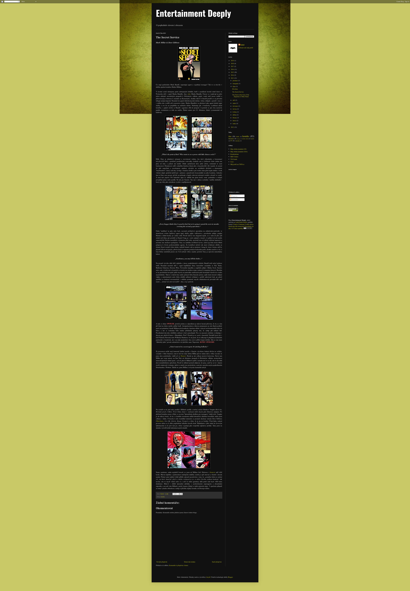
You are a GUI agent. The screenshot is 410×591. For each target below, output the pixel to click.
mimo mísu (245, 139)
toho (189, 94)
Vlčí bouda (233, 159)
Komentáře (234, 199)
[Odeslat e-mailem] (173, 494)
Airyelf (208, 577)
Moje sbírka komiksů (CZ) (238, 149)
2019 (232, 61)
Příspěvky (234, 196)
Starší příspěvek (217, 562)
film (229, 136)
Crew (232, 162)
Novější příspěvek (161, 562)
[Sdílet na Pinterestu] (182, 494)
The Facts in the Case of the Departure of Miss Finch (240, 96)
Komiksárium (234, 154)
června (235, 109)
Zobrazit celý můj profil (245, 48)
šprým (252, 139)
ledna (234, 124)
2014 (232, 75)
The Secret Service (238, 92)
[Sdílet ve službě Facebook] (180, 494)
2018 (232, 63)
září (234, 100)
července (235, 106)
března (235, 118)
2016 (232, 69)
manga (238, 138)
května (235, 112)
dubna (235, 115)
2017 (232, 66)
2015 (232, 72)
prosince (235, 81)
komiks (163, 497)
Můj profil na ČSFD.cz (237, 164)
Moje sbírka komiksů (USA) (239, 152)
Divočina (235, 89)
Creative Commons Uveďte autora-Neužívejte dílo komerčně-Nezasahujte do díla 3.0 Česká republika (241, 226)
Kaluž (242, 45)
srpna (234, 103)
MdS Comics (234, 157)
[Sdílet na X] (177, 494)
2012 (232, 127)
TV (231, 141)
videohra (237, 141)
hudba (237, 136)
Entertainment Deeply (193, 13)
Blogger (230, 577)
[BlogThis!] (175, 494)
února (234, 121)
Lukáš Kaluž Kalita (241, 222)
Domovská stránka (189, 562)
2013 (232, 78)
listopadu (236, 83)
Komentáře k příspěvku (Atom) (178, 565)
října (234, 86)
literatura (231, 139)
